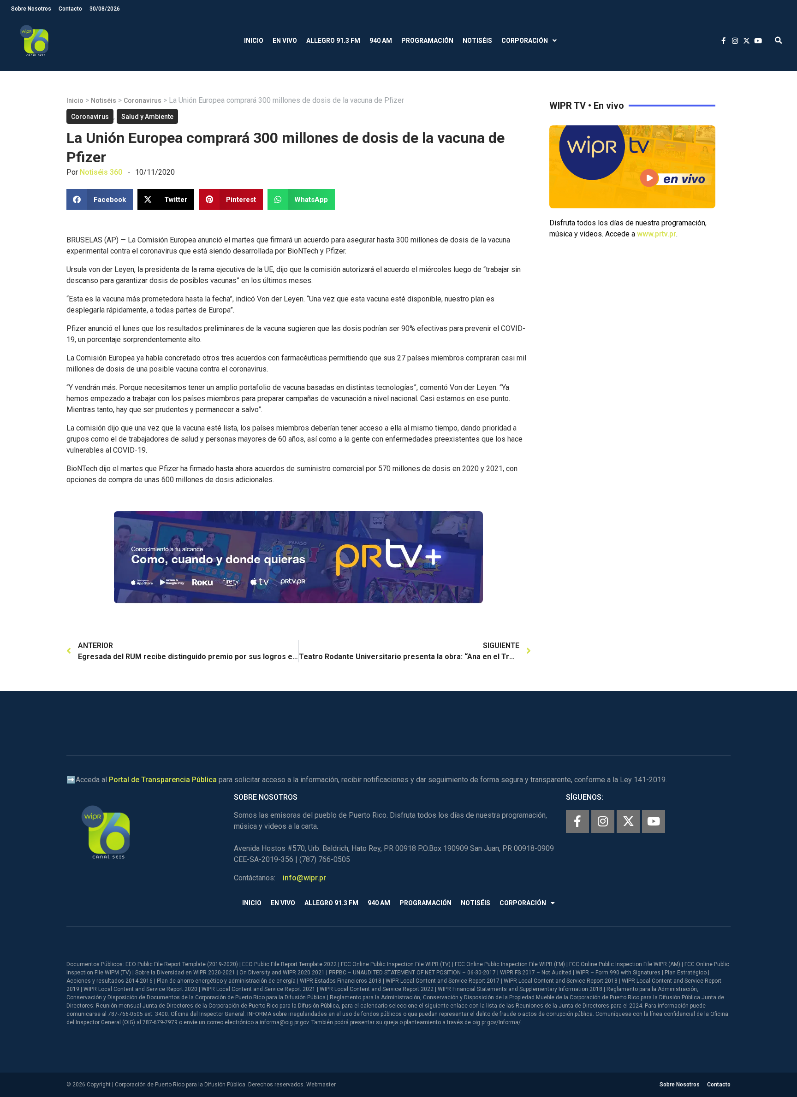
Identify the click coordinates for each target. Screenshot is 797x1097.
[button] (778, 40)
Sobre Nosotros (31, 9)
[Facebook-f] (577, 821)
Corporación (524, 40)
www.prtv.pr (656, 234)
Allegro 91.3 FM (333, 40)
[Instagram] (602, 821)
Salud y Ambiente (147, 116)
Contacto (70, 9)
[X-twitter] (628, 821)
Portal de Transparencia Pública (163, 779)
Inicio (253, 40)
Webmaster (321, 1084)
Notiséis (477, 40)
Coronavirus (142, 100)
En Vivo (285, 40)
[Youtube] (653, 821)
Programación (427, 40)
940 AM (380, 40)
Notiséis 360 (101, 172)
